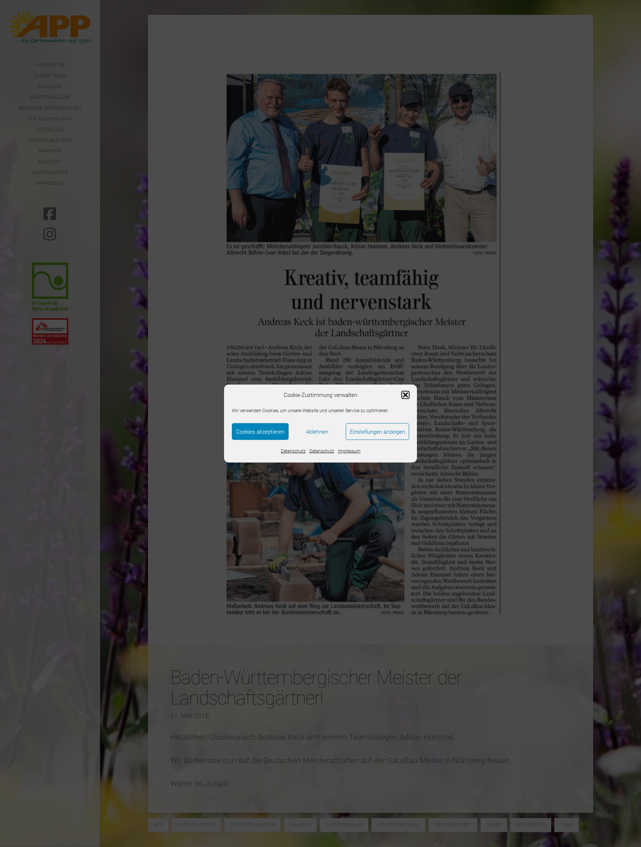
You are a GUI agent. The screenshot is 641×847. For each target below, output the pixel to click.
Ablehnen (317, 431)
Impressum (349, 451)
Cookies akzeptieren (260, 431)
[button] (405, 395)
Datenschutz (293, 451)
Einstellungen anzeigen (377, 431)
